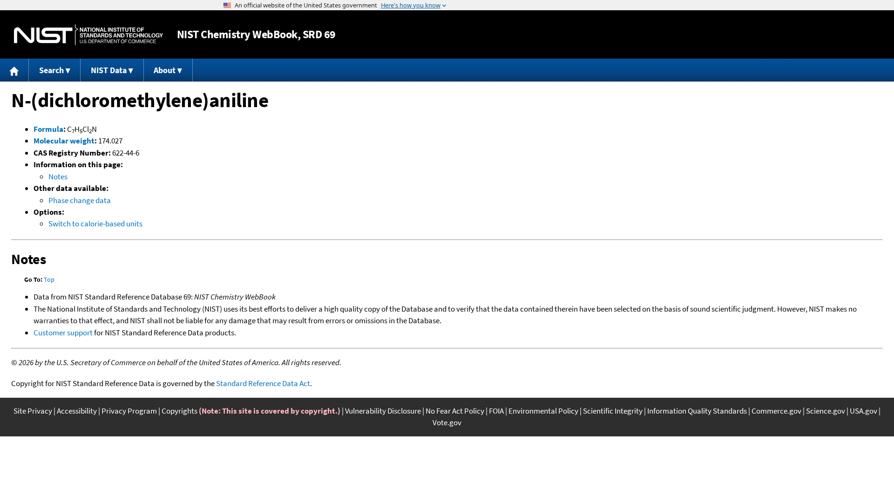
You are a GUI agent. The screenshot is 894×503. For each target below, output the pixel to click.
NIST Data (109, 70)
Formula (48, 129)
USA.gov (863, 411)
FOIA (496, 411)
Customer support (63, 332)
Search (51, 70)
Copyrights (179, 411)
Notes (58, 176)
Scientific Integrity (613, 411)
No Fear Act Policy (455, 411)
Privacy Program (129, 411)
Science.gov (825, 411)
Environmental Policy (543, 411)
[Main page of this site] (14, 70)
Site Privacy (33, 411)
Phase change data (79, 200)
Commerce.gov (776, 411)
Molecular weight (64, 141)
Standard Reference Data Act (263, 383)
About (165, 70)
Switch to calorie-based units (95, 223)
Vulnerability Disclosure (383, 411)
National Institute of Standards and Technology (88, 34)
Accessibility (77, 411)
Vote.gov (447, 422)
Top (49, 279)
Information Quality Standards (697, 411)
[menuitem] (14, 70)
